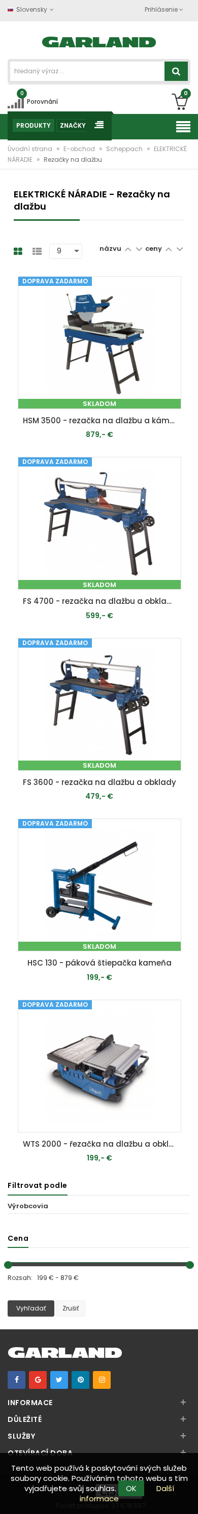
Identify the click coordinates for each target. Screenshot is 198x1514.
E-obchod (79, 148)
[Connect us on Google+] (38, 1380)
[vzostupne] (128, 248)
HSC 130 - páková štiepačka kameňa (99, 962)
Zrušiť (70, 1308)
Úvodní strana (31, 148)
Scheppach (125, 148)
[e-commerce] (99, 41)
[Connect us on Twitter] (59, 1380)
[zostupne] (139, 248)
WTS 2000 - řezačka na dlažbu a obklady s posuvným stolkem (102, 1144)
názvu (110, 248)
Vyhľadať (31, 1308)
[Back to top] (187, 1496)
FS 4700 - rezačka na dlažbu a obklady (100, 601)
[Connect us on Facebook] (16, 1380)
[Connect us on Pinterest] (80, 1380)
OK (131, 1488)
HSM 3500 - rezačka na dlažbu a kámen (101, 420)
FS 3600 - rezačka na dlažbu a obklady (99, 782)
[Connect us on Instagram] (102, 1380)
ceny (154, 248)
